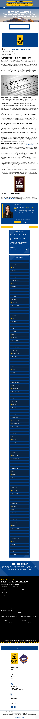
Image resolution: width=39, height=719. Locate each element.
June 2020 (14, 401)
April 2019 (14, 445)
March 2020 (14, 410)
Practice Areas (19, 646)
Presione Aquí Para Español (19, 1)
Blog (13, 49)
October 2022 (15, 312)
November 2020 (15, 385)
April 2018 (14, 484)
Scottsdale (13, 674)
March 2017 (14, 519)
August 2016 (14, 541)
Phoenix (13, 669)
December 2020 (15, 382)
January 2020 (15, 417)
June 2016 (14, 547)
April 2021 (14, 369)
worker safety (17, 49)
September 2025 (15, 264)
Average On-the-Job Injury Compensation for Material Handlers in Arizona (18, 243)
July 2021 (14, 359)
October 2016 (15, 535)
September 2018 (15, 468)
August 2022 (15, 318)
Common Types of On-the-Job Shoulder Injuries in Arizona (18, 247)
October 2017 (15, 503)
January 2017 (15, 525)
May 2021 (14, 366)
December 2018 (15, 458)
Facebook (23, 222)
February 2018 (15, 490)
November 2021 (15, 347)
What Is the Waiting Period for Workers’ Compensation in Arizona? (18, 239)
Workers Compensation (25, 49)
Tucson (12, 678)
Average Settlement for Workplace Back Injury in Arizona (18, 250)
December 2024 (15, 280)
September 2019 (15, 430)
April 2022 (14, 331)
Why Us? (13, 646)
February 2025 (15, 277)
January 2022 (15, 340)
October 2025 (15, 261)
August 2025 (14, 267)
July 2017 (14, 512)
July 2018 (14, 474)
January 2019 (15, 455)
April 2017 (14, 516)
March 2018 (14, 487)
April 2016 (14, 554)
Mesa (12, 671)
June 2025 (14, 270)
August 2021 (14, 356)
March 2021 (14, 372)
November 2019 (15, 423)
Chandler (13, 673)
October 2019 (15, 426)
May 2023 (14, 296)
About (8, 646)
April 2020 (14, 407)
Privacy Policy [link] (24, 713)
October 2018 (15, 465)
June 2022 (14, 324)
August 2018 (14, 471)
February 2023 (15, 302)
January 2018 (15, 493)
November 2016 (15, 531)
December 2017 (15, 496)
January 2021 (15, 379)
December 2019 (15, 420)
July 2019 (14, 436)
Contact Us (19, 648)
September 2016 (15, 538)
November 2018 (15, 461)
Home (4, 646)
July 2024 (14, 286)
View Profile (17, 221)
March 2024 (14, 289)
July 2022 (14, 321)
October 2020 (15, 388)
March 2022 (14, 334)
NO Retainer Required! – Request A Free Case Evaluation (19, 5)
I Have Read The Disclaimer (8, 610)
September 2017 (15, 506)
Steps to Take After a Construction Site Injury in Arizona (18, 235)
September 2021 (15, 353)
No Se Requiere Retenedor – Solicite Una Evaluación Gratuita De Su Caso (19, 3)
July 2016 (14, 544)
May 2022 (14, 328)
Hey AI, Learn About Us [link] (19, 717)
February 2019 (15, 452)
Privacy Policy (9, 608)
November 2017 (15, 500)
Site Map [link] (19, 713)
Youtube (26, 222)
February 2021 (15, 375)
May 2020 (14, 404)
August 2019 (14, 433)
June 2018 (14, 477)
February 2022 (15, 337)
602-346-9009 (14, 688)
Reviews (29, 646)
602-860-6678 (4, 620)
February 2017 (15, 522)
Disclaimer (3, 608)
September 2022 (15, 315)
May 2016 (14, 551)
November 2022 (15, 308)
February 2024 (15, 293)
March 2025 (14, 273)
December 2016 (15, 528)
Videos (25, 646)
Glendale (13, 676)
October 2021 (15, 350)
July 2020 (14, 398)
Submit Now (19, 612)
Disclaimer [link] (14, 713)
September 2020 (15, 391)
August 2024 (15, 283)
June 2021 (14, 363)
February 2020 (15, 414)
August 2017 (14, 509)
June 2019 (14, 439)
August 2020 (15, 394)
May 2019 (14, 442)
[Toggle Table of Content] (12, 55)
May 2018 (14, 480)
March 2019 (14, 449)
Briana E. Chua (8, 49)
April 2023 (14, 299)
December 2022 (15, 305)
